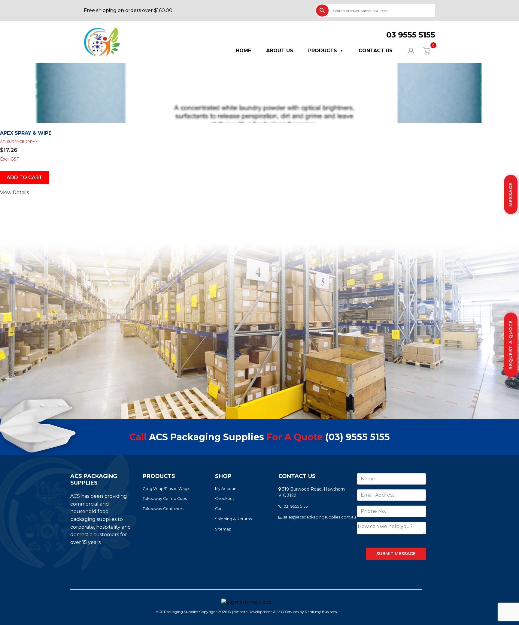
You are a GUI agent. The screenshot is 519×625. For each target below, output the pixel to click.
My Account (226, 488)
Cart (219, 508)
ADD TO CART (24, 177)
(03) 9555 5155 (357, 437)
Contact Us (376, 50)
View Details (14, 192)
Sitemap (223, 529)
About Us (279, 50)
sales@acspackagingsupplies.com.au (319, 517)
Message (510, 194)
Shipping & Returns (233, 519)
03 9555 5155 (410, 35)
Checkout (224, 498)
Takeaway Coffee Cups (165, 498)
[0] (423, 50)
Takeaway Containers (163, 508)
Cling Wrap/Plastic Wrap (166, 488)
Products (322, 50)
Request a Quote (510, 345)
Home (243, 50)
